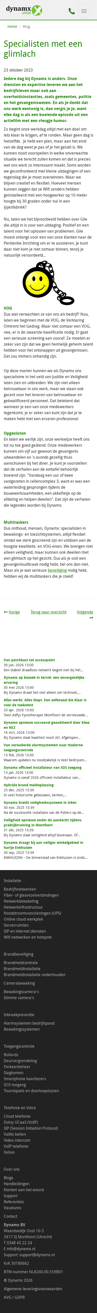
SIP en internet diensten (25, 931)
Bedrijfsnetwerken (20, 889)
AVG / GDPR (15, 1297)
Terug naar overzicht (48, 612)
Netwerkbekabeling (21, 901)
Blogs (8, 1177)
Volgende (85, 612)
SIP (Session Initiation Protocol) (31, 1128)
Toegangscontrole (19, 1046)
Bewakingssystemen (22, 1029)
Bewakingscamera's (21, 991)
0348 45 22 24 (19, 1242)
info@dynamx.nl (21, 1248)
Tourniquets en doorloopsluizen (31, 1090)
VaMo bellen (15, 1134)
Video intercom (17, 1140)
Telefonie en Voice (20, 1107)
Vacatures (12, 1207)
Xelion (9, 1152)
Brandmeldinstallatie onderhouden (34, 974)
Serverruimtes (16, 925)
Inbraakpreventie (19, 1014)
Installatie (12, 880)
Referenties (14, 1201)
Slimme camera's (19, 997)
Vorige (14, 612)
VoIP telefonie (16, 1146)
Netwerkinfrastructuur (23, 907)
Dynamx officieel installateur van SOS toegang (43, 767)
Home (12, 26)
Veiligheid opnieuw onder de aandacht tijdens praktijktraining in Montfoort (43, 822)
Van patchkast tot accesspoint (29, 660)
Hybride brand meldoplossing (29, 785)
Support (10, 1195)
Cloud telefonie (17, 1116)
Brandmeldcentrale (21, 962)
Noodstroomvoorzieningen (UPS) (32, 913)
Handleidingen (16, 1183)
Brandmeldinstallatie (22, 968)
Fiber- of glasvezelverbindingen (31, 895)
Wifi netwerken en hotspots (28, 937)
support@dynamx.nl (37, 1254)
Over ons (12, 1169)
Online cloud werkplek (23, 919)
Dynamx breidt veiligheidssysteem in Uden (40, 802)
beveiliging (57, 570)
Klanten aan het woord (24, 1189)
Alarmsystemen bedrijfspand (29, 1023)
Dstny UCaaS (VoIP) (21, 1122)
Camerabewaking (19, 983)
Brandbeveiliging (18, 954)
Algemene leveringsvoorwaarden (33, 1288)
